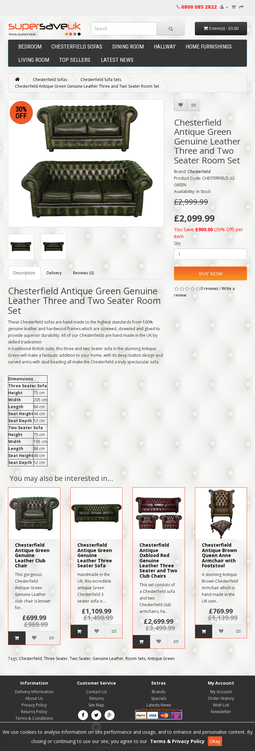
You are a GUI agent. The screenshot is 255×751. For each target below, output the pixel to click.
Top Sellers (74, 59)
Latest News (117, 59)
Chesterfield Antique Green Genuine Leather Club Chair (32, 555)
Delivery (54, 273)
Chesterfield (199, 171)
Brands (158, 692)
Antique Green (161, 658)
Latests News (158, 705)
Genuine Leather (108, 658)
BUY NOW (210, 273)
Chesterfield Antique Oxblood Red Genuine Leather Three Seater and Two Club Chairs (158, 560)
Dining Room (128, 46)
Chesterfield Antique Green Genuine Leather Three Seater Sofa (94, 555)
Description (24, 273)
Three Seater (56, 658)
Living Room (33, 59)
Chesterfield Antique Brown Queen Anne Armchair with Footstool (219, 555)
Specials (158, 698)
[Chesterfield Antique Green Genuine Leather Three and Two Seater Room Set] (86, 163)
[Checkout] (241, 7)
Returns (96, 698)
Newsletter (221, 711)
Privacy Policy (34, 705)
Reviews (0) (83, 273)
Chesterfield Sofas (76, 46)
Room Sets (135, 658)
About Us (34, 698)
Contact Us (96, 692)
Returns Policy (34, 711)
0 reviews (209, 288)
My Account (221, 692)
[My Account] (224, 7)
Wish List (221, 705)
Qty (177, 243)
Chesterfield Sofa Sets (100, 79)
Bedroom (30, 46)
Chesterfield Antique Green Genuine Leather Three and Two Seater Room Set (87, 86)
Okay (215, 741)
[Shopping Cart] (233, 7)
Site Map (96, 705)
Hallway (165, 46)
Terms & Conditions (34, 718)
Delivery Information (34, 692)
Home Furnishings (209, 46)
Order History (221, 698)
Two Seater (80, 658)
